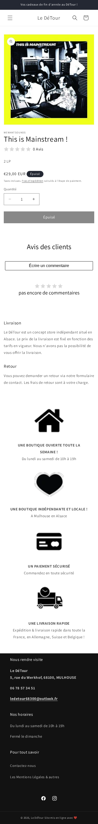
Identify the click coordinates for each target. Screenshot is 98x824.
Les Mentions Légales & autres (34, 777)
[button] (10, 17)
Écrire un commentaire (49, 266)
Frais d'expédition (32, 180)
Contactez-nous (23, 765)
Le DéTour (37, 817)
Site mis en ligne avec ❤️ (60, 817)
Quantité (10, 189)
